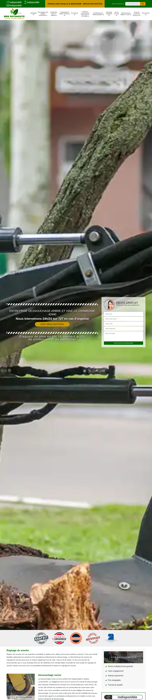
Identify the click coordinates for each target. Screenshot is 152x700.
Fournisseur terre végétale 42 (64, 14)
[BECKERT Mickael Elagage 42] (14, 14)
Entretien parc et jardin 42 (53, 14)
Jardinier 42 (33, 13)
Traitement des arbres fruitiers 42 (43, 14)
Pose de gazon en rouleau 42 (136, 14)
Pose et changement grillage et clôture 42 (85, 14)
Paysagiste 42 (146, 13)
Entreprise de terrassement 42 (98, 13)
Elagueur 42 (74, 13)
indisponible (16, 2)
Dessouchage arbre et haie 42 (125, 13)
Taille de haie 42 (116, 14)
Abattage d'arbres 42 (109, 14)
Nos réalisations (52, 324)
